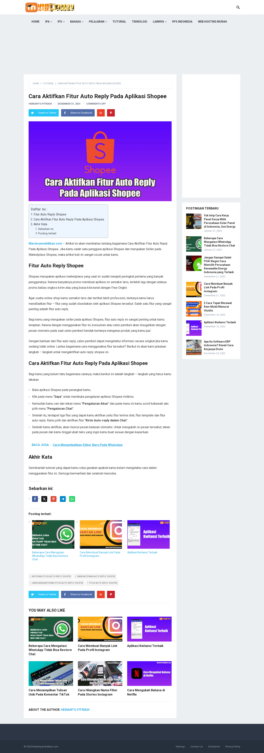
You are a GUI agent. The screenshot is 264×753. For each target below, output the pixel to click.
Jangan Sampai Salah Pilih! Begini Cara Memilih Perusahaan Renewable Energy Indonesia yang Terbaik (219, 265)
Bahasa (75, 21)
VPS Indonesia (182, 21)
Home (36, 83)
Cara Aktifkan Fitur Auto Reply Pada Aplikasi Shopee (69, 219)
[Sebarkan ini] (35, 499)
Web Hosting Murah (212, 21)
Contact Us (196, 746)
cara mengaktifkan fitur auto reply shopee (57, 583)
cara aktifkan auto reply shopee (96, 576)
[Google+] (101, 112)
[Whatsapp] (72, 499)
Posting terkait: (47, 233)
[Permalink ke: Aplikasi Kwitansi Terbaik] (148, 534)
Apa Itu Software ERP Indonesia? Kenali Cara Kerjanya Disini (218, 345)
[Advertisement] (132, 56)
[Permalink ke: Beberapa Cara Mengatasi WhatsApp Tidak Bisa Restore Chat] (53, 534)
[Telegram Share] (63, 499)
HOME (35, 21)
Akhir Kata (40, 224)
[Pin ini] (53, 499)
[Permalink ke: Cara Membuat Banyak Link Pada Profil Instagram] (101, 534)
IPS (60, 21)
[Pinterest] (111, 112)
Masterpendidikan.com (45, 746)
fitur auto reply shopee (103, 583)
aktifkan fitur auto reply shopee (51, 576)
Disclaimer (214, 746)
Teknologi (139, 21)
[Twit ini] (44, 499)
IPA (47, 21)
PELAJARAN (96, 21)
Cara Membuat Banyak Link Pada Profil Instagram (218, 287)
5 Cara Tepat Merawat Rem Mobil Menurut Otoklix (218, 306)
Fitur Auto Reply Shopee (50, 214)
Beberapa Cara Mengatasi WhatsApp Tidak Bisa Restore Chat (50, 556)
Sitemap (180, 746)
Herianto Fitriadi (40, 103)
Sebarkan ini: (46, 229)
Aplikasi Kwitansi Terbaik (142, 552)
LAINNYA (158, 21)
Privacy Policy (232, 746)
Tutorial (119, 21)
